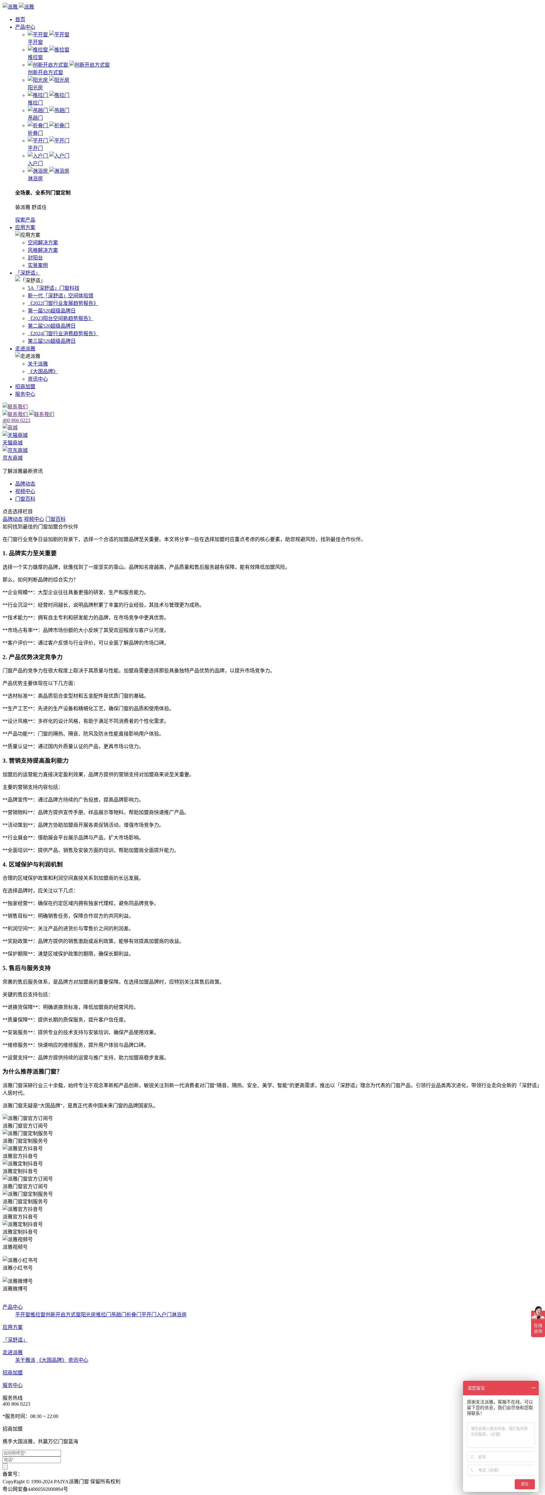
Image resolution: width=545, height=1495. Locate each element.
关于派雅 (38, 363)
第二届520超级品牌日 (52, 326)
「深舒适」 (27, 273)
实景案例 (38, 265)
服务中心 (25, 394)
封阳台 (35, 257)
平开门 (148, 1314)
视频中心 (25, 491)
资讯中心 (38, 379)
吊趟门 (118, 1314)
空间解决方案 (43, 242)
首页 (20, 19)
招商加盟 (25, 386)
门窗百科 (25, 499)
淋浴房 (179, 1314)
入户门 (164, 1314)
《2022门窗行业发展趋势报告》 (63, 303)
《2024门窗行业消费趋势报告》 (63, 333)
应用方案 (25, 227)
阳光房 (88, 1314)
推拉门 (103, 1314)
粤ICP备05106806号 (44, 1474)
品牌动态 (25, 483)
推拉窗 (37, 1314)
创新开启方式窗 (63, 1314)
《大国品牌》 (43, 371)
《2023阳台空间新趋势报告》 (60, 318)
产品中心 (25, 27)
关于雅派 (25, 1360)
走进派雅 (25, 348)
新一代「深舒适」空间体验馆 (60, 295)
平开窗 (22, 1314)
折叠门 (133, 1314)
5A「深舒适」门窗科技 (53, 288)
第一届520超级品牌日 (52, 310)
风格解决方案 (43, 250)
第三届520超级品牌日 (52, 341)
